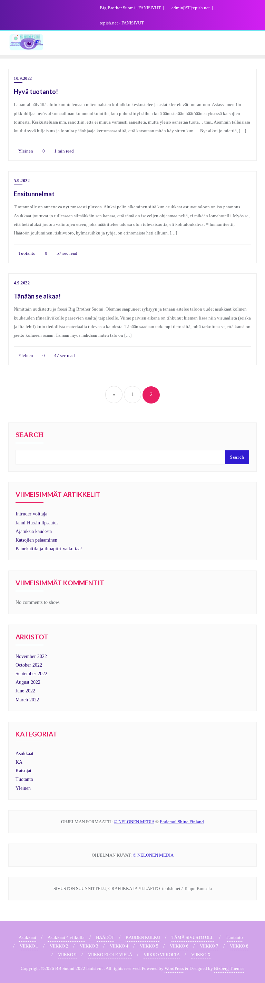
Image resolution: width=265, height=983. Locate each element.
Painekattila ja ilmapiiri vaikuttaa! (49, 548)
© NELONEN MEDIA (134, 821)
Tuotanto (26, 253)
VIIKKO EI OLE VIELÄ (110, 954)
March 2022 (27, 699)
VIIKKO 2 (59, 946)
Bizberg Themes (229, 968)
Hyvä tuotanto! (36, 91)
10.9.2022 (23, 78)
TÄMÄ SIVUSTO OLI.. (192, 937)
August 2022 (28, 682)
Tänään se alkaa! (37, 296)
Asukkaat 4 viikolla (66, 937)
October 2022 (29, 665)
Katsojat (23, 770)
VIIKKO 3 (89, 946)
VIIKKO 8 (239, 946)
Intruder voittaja (31, 513)
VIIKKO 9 (67, 954)
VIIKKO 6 (179, 946)
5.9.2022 (22, 180)
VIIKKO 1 (29, 946)
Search (29, 434)
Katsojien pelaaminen (36, 540)
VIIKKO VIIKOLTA (162, 954)
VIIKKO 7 (209, 946)
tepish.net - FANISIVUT (121, 22)
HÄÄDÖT (105, 937)
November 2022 (31, 656)
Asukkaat (24, 753)
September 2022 (31, 673)
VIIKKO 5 (149, 946)
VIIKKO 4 (119, 946)
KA (19, 762)
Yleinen (25, 151)
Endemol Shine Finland (182, 821)
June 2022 (25, 690)
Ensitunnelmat (34, 194)
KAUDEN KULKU (143, 937)
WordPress (174, 968)
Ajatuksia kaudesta (34, 531)
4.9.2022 (22, 283)
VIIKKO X (200, 954)
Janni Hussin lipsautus (37, 522)
